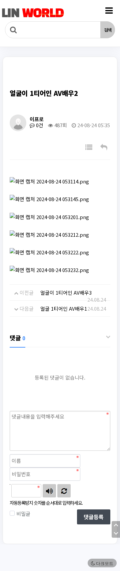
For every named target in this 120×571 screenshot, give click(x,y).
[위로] (116, 525)
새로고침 (64, 490)
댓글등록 (94, 517)
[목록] (89, 147)
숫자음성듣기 (49, 490)
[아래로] (116, 533)
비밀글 (23, 513)
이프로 (37, 119)
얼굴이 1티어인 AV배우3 (66, 292)
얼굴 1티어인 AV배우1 (63, 308)
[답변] (104, 147)
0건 (39, 125)
